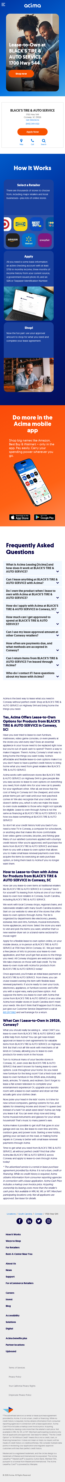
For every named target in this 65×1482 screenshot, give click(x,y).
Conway (38, 1214)
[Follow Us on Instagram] (47, 1223)
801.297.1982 (9, 1012)
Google (46, 518)
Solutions (11, 1322)
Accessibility (13, 1315)
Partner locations (15, 1344)
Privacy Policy (15, 1376)
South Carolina (25, 1214)
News (9, 1270)
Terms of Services (17, 1367)
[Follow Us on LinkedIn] (28, 1223)
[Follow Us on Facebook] (18, 1223)
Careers (10, 1292)
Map (21, 144)
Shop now (21, 73)
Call (32, 144)
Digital (9, 1328)
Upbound (11, 1351)
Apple (21, 518)
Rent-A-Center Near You (19, 1254)
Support (10, 1276)
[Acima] (32, 7)
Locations (11, 1214)
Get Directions (32, 120)
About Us (11, 1263)
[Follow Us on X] (37, 1223)
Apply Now (32, 131)
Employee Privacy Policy (20, 1395)
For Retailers (13, 1247)
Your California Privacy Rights (22, 1386)
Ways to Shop (13, 1241)
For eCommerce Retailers (19, 1283)
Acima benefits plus (16, 1338)
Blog (8, 1306)
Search (43, 144)
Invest (9, 1299)
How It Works (13, 1234)
